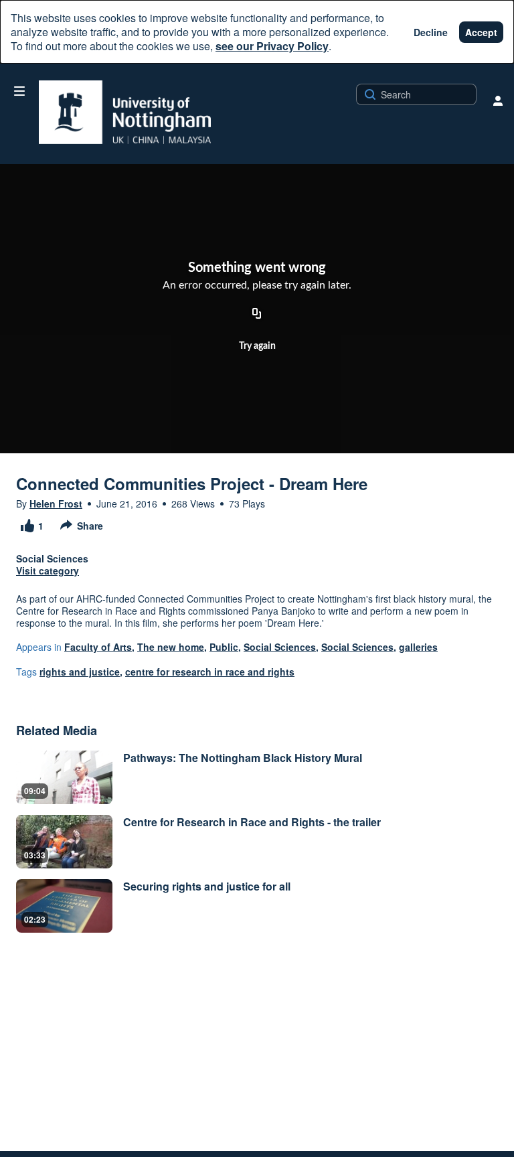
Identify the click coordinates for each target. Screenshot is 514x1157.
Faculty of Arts (98, 646)
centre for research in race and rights (209, 671)
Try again (257, 346)
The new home (170, 646)
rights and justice (79, 671)
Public (223, 646)
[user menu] (498, 100)
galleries (418, 646)
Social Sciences (280, 646)
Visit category (47, 570)
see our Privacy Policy (272, 46)
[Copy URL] (257, 314)
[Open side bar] (19, 91)
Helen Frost (55, 503)
